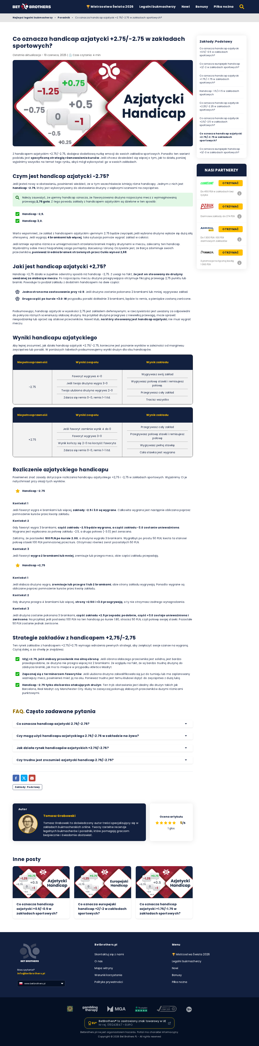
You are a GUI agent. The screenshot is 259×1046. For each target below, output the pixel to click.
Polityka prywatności (109, 982)
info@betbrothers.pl (31, 973)
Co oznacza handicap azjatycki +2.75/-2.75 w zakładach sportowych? (221, 137)
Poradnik (64, 17)
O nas (99, 961)
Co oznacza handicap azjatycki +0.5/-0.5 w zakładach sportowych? (219, 52)
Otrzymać (230, 183)
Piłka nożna (224, 6)
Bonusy (202, 6)
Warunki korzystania (108, 975)
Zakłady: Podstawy (27, 787)
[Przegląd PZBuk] (240, 216)
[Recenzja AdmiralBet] (240, 239)
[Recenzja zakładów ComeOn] (240, 193)
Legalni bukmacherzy (157, 6)
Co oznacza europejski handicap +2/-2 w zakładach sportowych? (220, 65)
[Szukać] (242, 7)
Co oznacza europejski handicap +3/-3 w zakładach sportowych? (220, 150)
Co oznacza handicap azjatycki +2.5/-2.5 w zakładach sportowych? (219, 122)
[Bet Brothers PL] (35, 6)
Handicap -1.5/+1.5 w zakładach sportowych (219, 92)
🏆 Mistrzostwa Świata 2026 (110, 6)
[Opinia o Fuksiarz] (240, 263)
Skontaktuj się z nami (109, 954)
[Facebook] (16, 778)
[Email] (32, 778)
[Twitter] (24, 778)
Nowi (186, 6)
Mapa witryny (104, 968)
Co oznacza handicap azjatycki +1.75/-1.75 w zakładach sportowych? (219, 79)
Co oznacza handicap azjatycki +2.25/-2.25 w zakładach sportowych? (219, 106)
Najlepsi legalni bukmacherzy (33, 17)
